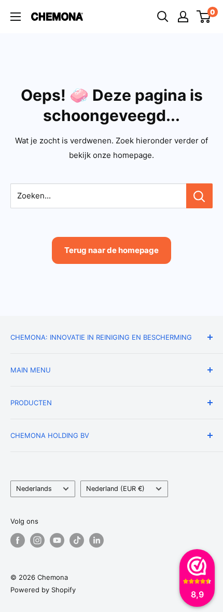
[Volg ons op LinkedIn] (96, 540)
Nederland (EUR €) (115, 489)
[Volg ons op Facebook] (17, 540)
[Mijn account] (183, 16)
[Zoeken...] (199, 195)
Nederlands (34, 489)
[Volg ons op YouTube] (57, 540)
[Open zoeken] (163, 16)
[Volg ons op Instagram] (37, 540)
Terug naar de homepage (111, 250)
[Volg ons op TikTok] (76, 540)
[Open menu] (15, 16)
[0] (204, 16)
